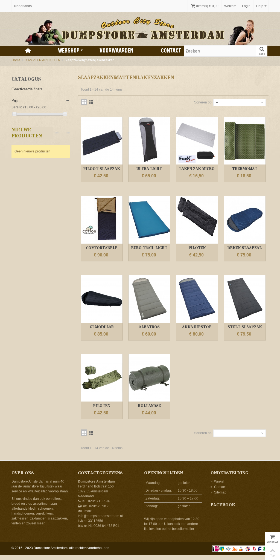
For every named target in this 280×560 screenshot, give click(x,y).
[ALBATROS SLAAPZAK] (149, 299)
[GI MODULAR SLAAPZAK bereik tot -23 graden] (101, 299)
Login (246, 6)
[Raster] (84, 102)
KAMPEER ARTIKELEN (42, 60)
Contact (171, 50)
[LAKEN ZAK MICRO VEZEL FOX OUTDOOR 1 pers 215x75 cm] (197, 141)
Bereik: (16, 107)
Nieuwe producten (26, 133)
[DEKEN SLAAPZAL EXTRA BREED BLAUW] (245, 220)
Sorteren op (203, 102)
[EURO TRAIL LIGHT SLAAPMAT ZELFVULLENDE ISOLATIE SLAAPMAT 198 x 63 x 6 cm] (149, 220)
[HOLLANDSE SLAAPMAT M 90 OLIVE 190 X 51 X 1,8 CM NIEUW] (149, 378)
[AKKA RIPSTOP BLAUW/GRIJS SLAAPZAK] (197, 299)
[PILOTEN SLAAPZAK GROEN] (101, 378)
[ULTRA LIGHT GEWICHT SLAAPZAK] (149, 141)
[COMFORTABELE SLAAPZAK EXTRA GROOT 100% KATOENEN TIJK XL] (101, 220)
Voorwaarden (116, 50)
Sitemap (218, 492)
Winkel (217, 481)
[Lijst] (91, 102)
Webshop (68, 50)
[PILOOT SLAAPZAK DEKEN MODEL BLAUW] (101, 141)
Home (16, 60)
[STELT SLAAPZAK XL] (245, 299)
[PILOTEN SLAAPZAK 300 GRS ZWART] (197, 220)
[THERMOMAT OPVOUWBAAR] (245, 141)
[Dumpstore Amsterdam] (140, 28)
